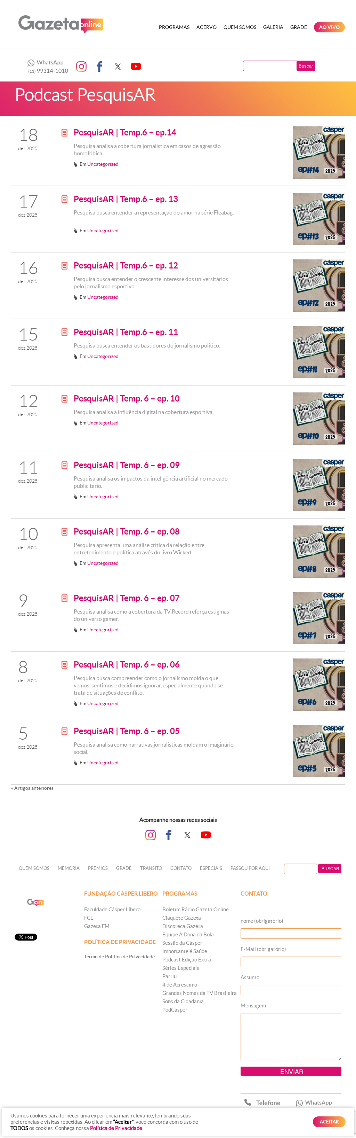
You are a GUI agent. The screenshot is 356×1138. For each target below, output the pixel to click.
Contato (181, 868)
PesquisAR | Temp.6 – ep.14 (125, 132)
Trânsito (151, 868)
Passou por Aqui (250, 868)
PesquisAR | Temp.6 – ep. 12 (126, 265)
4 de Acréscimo (179, 985)
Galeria (273, 27)
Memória (69, 868)
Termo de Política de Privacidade (119, 956)
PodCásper (174, 1010)
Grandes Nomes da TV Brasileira (199, 993)
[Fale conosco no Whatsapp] (45, 66)
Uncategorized (103, 164)
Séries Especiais (180, 968)
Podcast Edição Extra (186, 959)
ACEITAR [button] (329, 1121)
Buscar (306, 65)
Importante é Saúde (184, 951)
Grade (298, 27)
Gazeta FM (97, 926)
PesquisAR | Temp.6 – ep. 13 (126, 199)
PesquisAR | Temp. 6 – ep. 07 (127, 598)
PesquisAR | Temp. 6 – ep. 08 (127, 531)
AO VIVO (329, 27)
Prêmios (98, 868)
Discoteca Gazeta (182, 926)
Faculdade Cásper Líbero (112, 909)
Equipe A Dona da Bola (188, 934)
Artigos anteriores (32, 788)
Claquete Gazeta (181, 918)
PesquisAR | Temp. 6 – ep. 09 (127, 465)
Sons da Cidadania (183, 1001)
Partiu (169, 976)
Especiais (211, 868)
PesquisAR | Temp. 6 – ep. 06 (127, 664)
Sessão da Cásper (182, 943)
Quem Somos (240, 27)
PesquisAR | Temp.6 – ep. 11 (126, 332)
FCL (88, 918)
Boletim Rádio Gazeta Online (195, 909)
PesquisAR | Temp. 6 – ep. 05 (127, 731)
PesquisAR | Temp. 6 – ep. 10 (127, 398)
